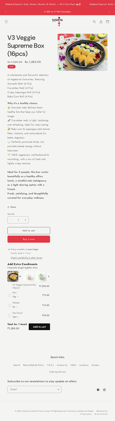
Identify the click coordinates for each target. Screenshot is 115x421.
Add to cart (39, 326)
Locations (83, 365)
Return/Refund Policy (33, 365)
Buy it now (29, 239)
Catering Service (57, 371)
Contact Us (62, 365)
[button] (6, 21)
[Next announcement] (109, 12)
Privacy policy (85, 414)
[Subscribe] (58, 389)
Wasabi (16, 302)
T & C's (50, 365)
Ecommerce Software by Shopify (80, 411)
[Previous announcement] (6, 12)
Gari (14, 292)
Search (16, 365)
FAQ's (73, 365)
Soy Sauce (17, 312)
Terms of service (101, 414)
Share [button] (13, 207)
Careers (95, 365)
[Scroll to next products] (48, 276)
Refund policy (102, 411)
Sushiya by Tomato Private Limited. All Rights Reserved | (44, 411)
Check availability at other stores (26, 257)
